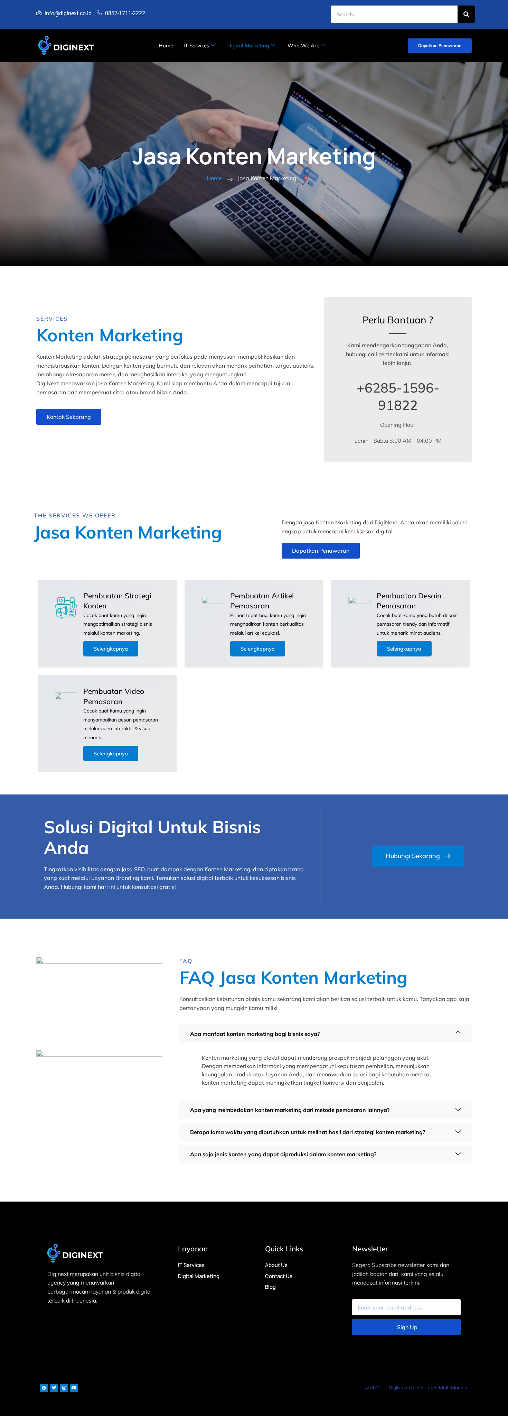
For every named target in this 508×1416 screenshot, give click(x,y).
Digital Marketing (248, 45)
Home (166, 45)
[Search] (466, 14)
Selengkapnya (111, 648)
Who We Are (303, 45)
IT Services (196, 45)
